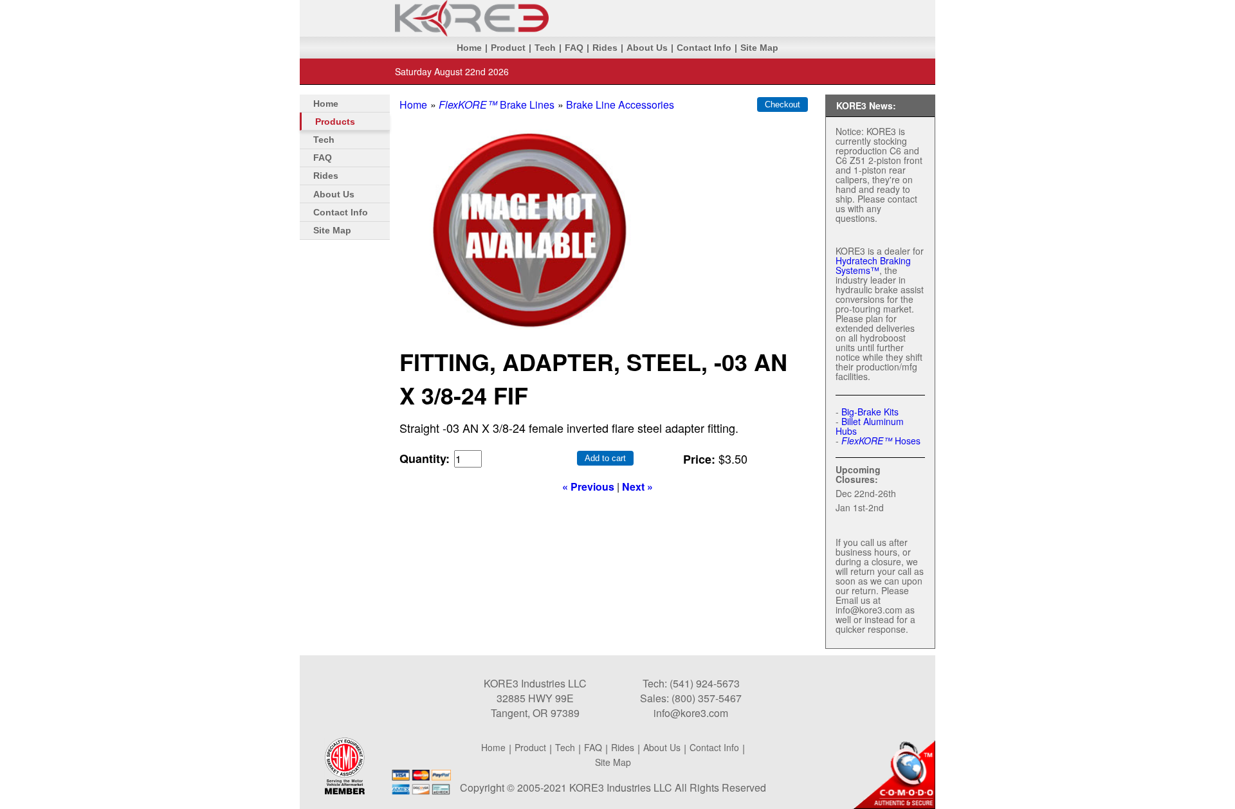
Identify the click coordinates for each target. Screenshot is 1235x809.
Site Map (759, 47)
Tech (545, 47)
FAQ (574, 47)
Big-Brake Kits (870, 411)
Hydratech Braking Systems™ (873, 265)
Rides (605, 47)
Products (335, 121)
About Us (647, 47)
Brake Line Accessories (620, 104)
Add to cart (605, 458)
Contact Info (704, 47)
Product (508, 47)
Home (469, 47)
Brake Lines (496, 104)
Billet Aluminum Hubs (870, 426)
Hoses (880, 440)
